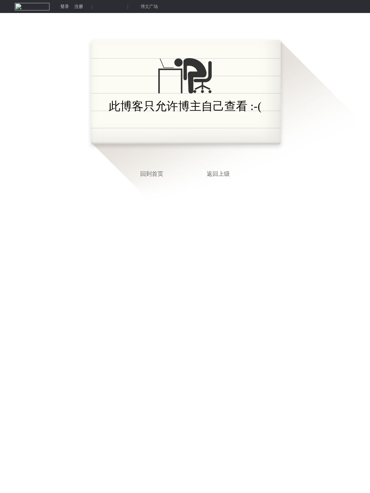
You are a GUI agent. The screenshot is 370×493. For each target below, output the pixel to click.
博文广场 (149, 6)
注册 (78, 6)
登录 (64, 6)
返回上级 (218, 174)
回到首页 (151, 174)
